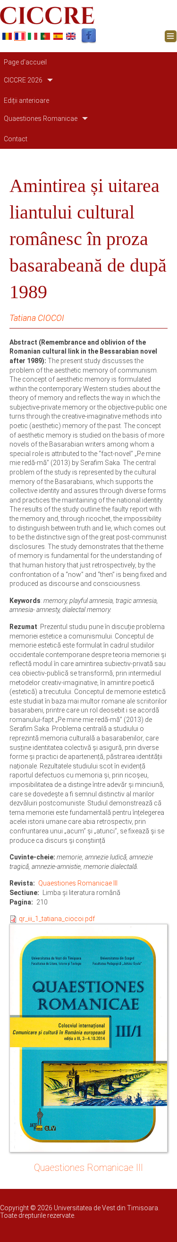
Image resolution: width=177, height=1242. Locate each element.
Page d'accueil (25, 62)
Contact (15, 139)
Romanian (7, 36)
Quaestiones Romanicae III (78, 883)
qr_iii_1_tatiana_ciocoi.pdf (57, 918)
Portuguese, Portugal (45, 36)
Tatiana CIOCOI (36, 318)
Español (58, 36)
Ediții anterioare (26, 100)
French (20, 36)
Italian (32, 36)
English (71, 36)
